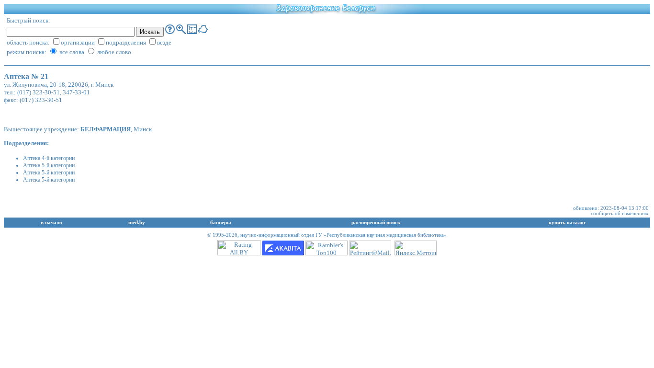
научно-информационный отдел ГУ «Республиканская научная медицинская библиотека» (343, 235)
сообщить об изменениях (620, 213)
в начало (51, 222)
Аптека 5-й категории (49, 165)
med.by (136, 222)
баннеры (220, 222)
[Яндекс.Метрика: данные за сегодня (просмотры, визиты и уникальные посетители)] (416, 248)
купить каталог (567, 222)
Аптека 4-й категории (49, 158)
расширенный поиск (375, 222)
